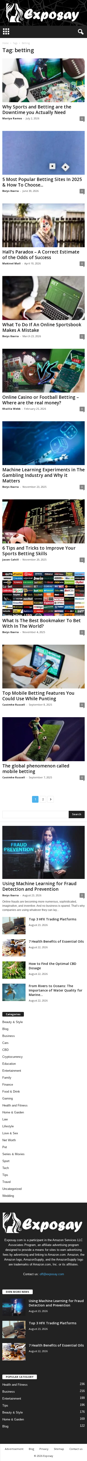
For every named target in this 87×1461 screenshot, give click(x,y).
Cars (5, 1043)
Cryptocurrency (12, 1057)
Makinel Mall (11, 263)
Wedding (8, 1196)
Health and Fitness (15, 1105)
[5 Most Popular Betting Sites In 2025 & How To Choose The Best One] (43, 153)
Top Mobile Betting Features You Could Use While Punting (38, 696)
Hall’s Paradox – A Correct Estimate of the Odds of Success (40, 254)
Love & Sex (10, 1133)
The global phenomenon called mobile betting (35, 768)
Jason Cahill (10, 559)
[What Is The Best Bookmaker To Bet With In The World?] (43, 594)
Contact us (75, 1449)
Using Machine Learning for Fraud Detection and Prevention (39, 886)
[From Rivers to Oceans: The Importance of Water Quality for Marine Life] (14, 992)
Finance (7, 1084)
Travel (6, 1182)
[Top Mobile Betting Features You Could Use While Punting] (43, 666)
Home (5, 43)
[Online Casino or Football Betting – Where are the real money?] (43, 371)
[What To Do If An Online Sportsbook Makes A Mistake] (43, 298)
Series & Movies (13, 1154)
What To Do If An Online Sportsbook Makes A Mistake (41, 327)
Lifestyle (8, 1126)
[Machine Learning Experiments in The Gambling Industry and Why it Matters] (43, 443)
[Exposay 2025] (43, 13)
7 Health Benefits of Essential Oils (56, 941)
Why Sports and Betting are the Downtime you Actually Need (36, 109)
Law (5, 1119)
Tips (5, 1175)
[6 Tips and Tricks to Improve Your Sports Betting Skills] (43, 521)
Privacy (43, 1449)
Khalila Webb (11, 408)
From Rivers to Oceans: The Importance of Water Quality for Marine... (55, 990)
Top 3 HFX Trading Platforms (52, 919)
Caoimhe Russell (13, 704)
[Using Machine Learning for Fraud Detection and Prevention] (43, 852)
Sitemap (59, 1449)
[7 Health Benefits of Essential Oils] (14, 948)
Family (6, 1077)
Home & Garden (13, 1112)
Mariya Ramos (12, 118)
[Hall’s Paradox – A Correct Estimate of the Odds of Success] (43, 225)
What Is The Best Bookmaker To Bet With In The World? (41, 623)
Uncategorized (12, 1189)
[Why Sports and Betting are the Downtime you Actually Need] (43, 80)
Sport (6, 1161)
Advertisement (14, 1449)
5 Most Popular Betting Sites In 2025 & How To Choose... (42, 182)
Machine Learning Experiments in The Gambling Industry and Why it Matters (43, 475)
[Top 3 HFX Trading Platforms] (14, 925)
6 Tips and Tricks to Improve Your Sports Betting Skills (39, 551)
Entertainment (11, 1070)
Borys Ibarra (10, 191)
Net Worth (9, 1140)
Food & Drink (11, 1091)
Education (9, 1063)
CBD (5, 1050)
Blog (5, 1029)
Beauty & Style (12, 1022)
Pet (4, 1147)
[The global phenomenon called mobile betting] (43, 739)
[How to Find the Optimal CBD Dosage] (14, 970)
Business (8, 1036)
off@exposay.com (52, 1274)
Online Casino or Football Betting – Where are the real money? (40, 400)
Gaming (7, 1098)
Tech (5, 1168)
